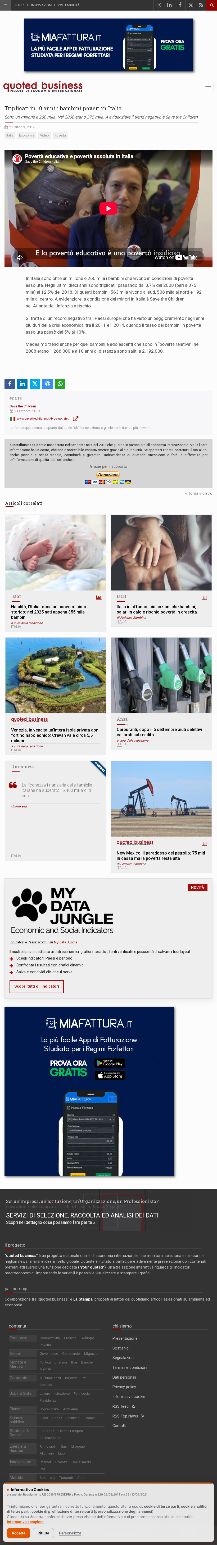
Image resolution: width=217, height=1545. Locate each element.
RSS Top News (126, 1416)
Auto (81, 1478)
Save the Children (23, 406)
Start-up (46, 1385)
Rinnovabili (48, 1446)
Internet (45, 1462)
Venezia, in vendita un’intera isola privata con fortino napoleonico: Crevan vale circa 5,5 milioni (54, 735)
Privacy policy (124, 1387)
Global (15, 1353)
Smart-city (47, 1478)
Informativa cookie (128, 1396)
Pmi (84, 1378)
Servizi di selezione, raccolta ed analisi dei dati (82, 1215)
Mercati (45, 1369)
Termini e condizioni (129, 1367)
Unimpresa (23, 766)
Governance (49, 1354)
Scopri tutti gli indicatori (36, 986)
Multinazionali (50, 1378)
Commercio (71, 1354)
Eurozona (47, 1431)
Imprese (71, 1378)
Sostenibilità (49, 1409)
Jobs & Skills (21, 1393)
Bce (74, 1362)
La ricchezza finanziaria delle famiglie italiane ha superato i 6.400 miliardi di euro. (57, 790)
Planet (15, 1409)
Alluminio (47, 1453)
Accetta (18, 1533)
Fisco (44, 1418)
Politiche (72, 1418)
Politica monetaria (53, 1362)
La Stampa (83, 1299)
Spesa (57, 1418)
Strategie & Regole (19, 1433)
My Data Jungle (65, 942)
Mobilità (16, 1477)
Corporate (18, 1378)
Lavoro (45, 1394)
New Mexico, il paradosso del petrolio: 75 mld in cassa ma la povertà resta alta (161, 856)
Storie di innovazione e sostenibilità (47, 5)
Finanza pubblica (17, 1420)
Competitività (50, 1338)
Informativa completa (25, 1522)
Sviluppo (87, 1338)
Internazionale (50, 1438)
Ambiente (70, 1409)
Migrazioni (92, 1354)
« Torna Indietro (199, 493)
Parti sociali (82, 1394)
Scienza (61, 1462)
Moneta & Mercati (18, 1364)
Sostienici (120, 1348)
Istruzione (62, 1394)
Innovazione (20, 1462)
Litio (61, 1453)
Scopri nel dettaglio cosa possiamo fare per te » (50, 1222)
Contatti (119, 1426)
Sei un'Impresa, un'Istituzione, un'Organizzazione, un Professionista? (82, 1201)
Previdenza (48, 1400)
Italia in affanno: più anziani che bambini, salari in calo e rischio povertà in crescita (157, 609)
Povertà (45, 1345)
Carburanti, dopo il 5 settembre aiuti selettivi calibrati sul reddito (159, 732)
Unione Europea (70, 1431)
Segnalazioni (123, 1358)
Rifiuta (43, 1533)
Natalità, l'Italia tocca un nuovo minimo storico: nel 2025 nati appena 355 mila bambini (48, 612)
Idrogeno (78, 1446)
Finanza (90, 1418)
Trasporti (66, 1478)
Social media (82, 1462)
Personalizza (70, 1533)
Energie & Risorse (18, 1448)
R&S (43, 1469)
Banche (87, 1362)
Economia (18, 1338)
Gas (64, 1446)
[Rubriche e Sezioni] (5, 5)
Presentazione (125, 1338)
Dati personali (124, 1377)
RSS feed (122, 1406)
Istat (16, 596)
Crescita (70, 1338)
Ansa (122, 719)
